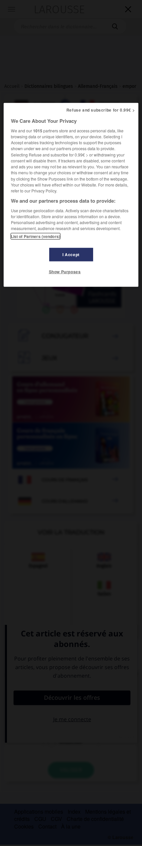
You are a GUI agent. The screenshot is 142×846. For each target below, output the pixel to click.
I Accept (71, 254)
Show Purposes (65, 271)
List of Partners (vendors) (35, 236)
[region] (71, 195)
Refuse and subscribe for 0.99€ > (100, 110)
